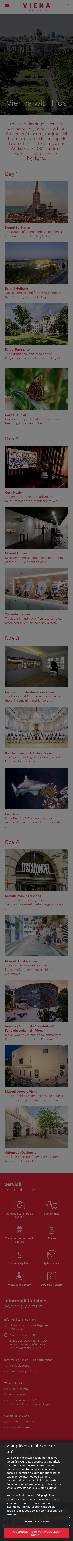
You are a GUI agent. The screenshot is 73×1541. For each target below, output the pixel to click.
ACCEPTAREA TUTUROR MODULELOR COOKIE (36, 1533)
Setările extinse (36, 1521)
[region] (36, 1490)
